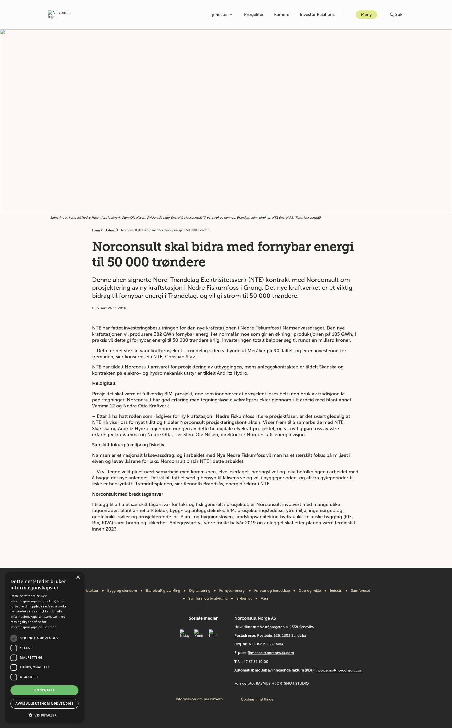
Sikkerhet (244, 598)
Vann (265, 598)
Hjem (96, 230)
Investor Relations (317, 14)
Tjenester (219, 14)
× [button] (78, 577)
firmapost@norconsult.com (271, 653)
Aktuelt (110, 230)
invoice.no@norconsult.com (340, 670)
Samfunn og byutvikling (208, 598)
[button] (44, 715)
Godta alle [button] (44, 690)
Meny (366, 14)
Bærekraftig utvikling (163, 591)
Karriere (281, 14)
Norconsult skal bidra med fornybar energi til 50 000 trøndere (166, 230)
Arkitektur (90, 591)
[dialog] (44, 647)
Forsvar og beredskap (272, 591)
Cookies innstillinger (258, 699)
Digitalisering (199, 591)
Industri (336, 591)
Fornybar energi (232, 591)
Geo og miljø (310, 591)
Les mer (49, 627)
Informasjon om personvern (199, 699)
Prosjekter (254, 14)
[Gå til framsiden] (62, 14)
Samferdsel (360, 591)
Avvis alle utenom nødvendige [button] (44, 703)
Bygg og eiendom (122, 591)
